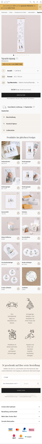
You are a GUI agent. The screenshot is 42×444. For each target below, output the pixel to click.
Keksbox (24, 212)
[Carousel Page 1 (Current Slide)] (13, 55)
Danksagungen (26, 161)
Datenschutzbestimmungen (11, 396)
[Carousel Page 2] (15, 55)
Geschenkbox (26, 237)
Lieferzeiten (10, 130)
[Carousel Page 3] (17, 55)
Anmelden (21, 390)
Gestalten (21, 95)
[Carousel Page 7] (24, 55)
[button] (40, 7)
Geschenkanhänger (7, 262)
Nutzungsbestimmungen (25, 396)
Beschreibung (11, 117)
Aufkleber (25, 287)
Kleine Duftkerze (6, 237)
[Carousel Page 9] (28, 55)
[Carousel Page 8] (26, 55)
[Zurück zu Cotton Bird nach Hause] (7, 2)
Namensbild (4, 212)
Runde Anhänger (27, 262)
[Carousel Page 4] (19, 55)
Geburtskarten (5, 161)
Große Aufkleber (6, 287)
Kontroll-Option (11, 124)
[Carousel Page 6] (22, 55)
